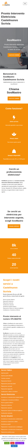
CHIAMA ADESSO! (14, 226)
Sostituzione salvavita (6, 413)
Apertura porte (4, 373)
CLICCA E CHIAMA (14, 55)
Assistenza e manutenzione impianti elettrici (12, 397)
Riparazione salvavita (6, 408)
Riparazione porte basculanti (8, 383)
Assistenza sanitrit (5, 424)
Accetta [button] (7, 443)
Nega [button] (12, 443)
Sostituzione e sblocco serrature (9, 391)
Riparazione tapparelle (6, 389)
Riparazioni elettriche (6, 405)
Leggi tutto (14, 445)
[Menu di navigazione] (25, 3)
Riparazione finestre (6, 381)
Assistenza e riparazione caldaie (9, 421)
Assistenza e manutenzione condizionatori (12, 419)
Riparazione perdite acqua (7, 432)
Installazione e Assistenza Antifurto (10, 400)
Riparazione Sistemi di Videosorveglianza (11, 410)
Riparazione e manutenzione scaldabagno (11, 426)
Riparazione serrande (6, 386)
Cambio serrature (5, 378)
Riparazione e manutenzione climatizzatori (12, 429)
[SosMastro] (5, 3)
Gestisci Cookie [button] (19, 443)
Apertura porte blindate (7, 375)
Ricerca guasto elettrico (7, 402)
